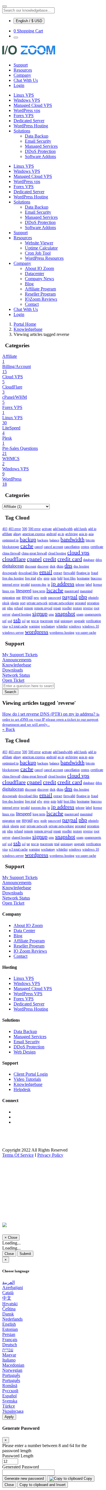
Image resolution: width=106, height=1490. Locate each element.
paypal (69, 597)
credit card (69, 559)
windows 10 (90, 626)
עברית (7, 1349)
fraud (94, 573)
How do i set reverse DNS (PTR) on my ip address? (50, 719)
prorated (80, 603)
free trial (30, 578)
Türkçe (8, 1406)
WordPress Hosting (31, 125)
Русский (10, 1390)
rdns (10, 608)
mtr (18, 598)
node (43, 598)
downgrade (9, 573)
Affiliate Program (40, 288)
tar (28, 621)
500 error (34, 529)
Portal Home (25, 324)
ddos (99, 560)
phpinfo (93, 598)
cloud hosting (57, 553)
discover (43, 566)
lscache (54, 590)
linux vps (8, 591)
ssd (10, 621)
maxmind (86, 591)
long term (39, 591)
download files (28, 573)
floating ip (83, 573)
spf (4, 621)
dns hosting (81, 566)
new (36, 598)
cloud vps (78, 552)
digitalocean (13, 566)
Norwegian (12, 1370)
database (88, 560)
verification (93, 621)
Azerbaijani (12, 1287)
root (96, 608)
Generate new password (24, 1478)
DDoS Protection (40, 151)
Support (21, 65)
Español (9, 1395)
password (54, 598)
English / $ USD (29, 21)
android (51, 534)
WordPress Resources (44, 258)
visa (5, 626)
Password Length (17, 1455)
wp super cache (85, 633)
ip (48, 585)
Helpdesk (22, 1089)
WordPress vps (27, 110)
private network (37, 603)
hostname (83, 578)
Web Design (25, 1052)
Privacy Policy (50, 1155)
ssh (17, 620)
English (9, 1324)
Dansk (8, 1314)
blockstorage (10, 547)
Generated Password (20, 1466)
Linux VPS (24, 95)
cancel (38, 547)
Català (8, 1292)
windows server (13, 633)
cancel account (53, 547)
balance (54, 540)
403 (4, 529)
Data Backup (36, 136)
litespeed (23, 590)
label (89, 585)
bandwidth (72, 539)
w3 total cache (18, 626)
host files (70, 578)
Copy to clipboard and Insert (43, 1485)
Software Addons (40, 156)
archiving (71, 534)
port (22, 603)
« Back (8, 729)
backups (42, 540)
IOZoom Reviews (41, 299)
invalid (25, 585)
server (6, 614)
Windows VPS (27, 100)
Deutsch (9, 1344)
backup (28, 539)
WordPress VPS (28, 993)
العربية (8, 1282)
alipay (17, 534)
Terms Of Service (18, 1155)
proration (93, 603)
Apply (9, 1417)
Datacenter (34, 273)
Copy (87, 1478)
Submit (25, 1254)
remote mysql (43, 608)
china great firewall (34, 553)
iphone (80, 585)
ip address (62, 584)
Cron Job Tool (38, 253)
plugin (14, 603)
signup (39, 613)
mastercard (71, 591)
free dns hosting (13, 578)
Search (10, 692)
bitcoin (90, 540)
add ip (92, 529)
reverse (88, 608)
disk (52, 566)
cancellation (72, 547)
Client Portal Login (31, 1074)
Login (19, 85)
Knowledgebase (28, 329)
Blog (29, 283)
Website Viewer (39, 242)
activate (47, 529)
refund (18, 608)
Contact (32, 304)
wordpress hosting (61, 633)
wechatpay (48, 626)
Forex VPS (24, 115)
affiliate (7, 534)
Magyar (9, 1354)
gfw (39, 578)
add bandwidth (63, 529)
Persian (8, 1334)
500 (24, 529)
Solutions (22, 130)
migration (8, 598)
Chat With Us (26, 80)
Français (9, 1339)
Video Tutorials (27, 1079)
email (45, 572)
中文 (6, 1298)
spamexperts (93, 614)
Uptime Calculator (41, 248)
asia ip (83, 534)
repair (57, 608)
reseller (67, 608)
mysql (27, 597)
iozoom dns (38, 585)
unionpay (66, 621)
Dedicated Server (29, 120)
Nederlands (12, 1319)
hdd (59, 578)
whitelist (62, 626)
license (97, 585)
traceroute (46, 621)
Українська (12, 1411)
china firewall (11, 553)
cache (26, 546)
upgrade (79, 621)
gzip (53, 578)
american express (33, 534)
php (83, 597)
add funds (80, 529)
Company (22, 75)
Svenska (9, 1400)
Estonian (10, 1329)
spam (79, 614)
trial (56, 621)
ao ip (61, 534)
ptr (4, 608)
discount (30, 566)
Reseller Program (40, 294)
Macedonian (13, 1365)
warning (34, 626)
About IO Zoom (39, 268)
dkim (60, 566)
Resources (23, 70)
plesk (5, 603)
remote (28, 608)
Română (9, 1385)
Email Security (38, 141)
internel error (11, 585)
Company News (39, 278)
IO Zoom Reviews (30, 951)
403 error (14, 529)
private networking (61, 603)
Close (9, 1254)
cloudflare (14, 559)
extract (57, 573)
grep (46, 578)
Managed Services (41, 146)
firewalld (69, 573)
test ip (35, 621)
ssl (23, 621)
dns (68, 565)
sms (51, 614)
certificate (96, 547)
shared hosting (21, 614)
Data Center (24, 930)
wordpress (36, 632)
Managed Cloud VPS (33, 105)
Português (11, 1375)
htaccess (96, 578)
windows (75, 626)
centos (85, 547)
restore (77, 608)
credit (49, 559)
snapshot (65, 613)
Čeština (9, 1308)
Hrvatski (10, 1303)
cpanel (34, 559)
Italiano (9, 1360)
